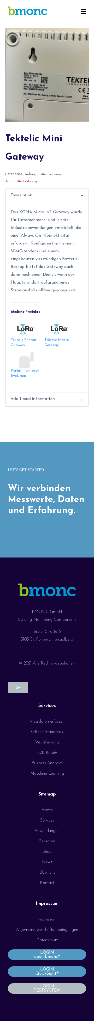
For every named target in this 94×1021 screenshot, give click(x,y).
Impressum (47, 903)
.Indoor (30, 174)
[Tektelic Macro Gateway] (58, 329)
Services (47, 706)
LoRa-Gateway (49, 174)
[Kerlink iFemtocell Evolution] (25, 360)
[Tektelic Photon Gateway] (25, 329)
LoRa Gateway (25, 181)
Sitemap (47, 794)
